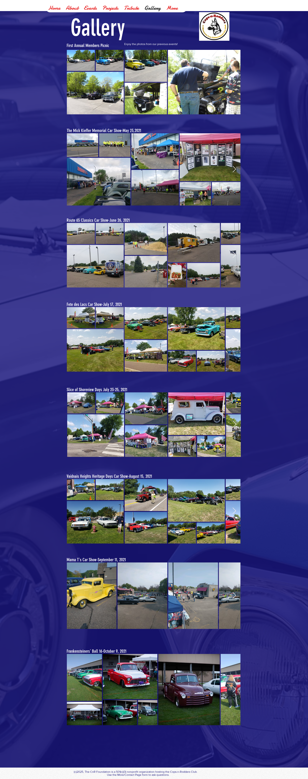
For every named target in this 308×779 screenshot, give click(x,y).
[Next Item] (234, 81)
